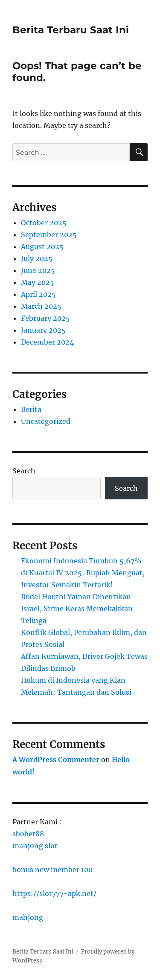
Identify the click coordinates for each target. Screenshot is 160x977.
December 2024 (47, 342)
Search (23, 471)
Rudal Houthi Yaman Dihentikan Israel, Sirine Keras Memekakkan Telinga (77, 608)
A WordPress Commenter (55, 759)
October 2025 (44, 222)
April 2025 (38, 294)
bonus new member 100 (52, 869)
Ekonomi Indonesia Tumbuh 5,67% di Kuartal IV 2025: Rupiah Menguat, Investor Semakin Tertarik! (83, 573)
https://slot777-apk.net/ (54, 893)
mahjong (27, 917)
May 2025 (37, 282)
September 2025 (49, 234)
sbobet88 (28, 833)
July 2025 (36, 258)
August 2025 (42, 246)
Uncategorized (45, 421)
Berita (31, 409)
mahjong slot (35, 845)
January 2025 (43, 330)
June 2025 (38, 270)
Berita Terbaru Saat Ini (70, 30)
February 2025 (45, 318)
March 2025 (41, 306)
